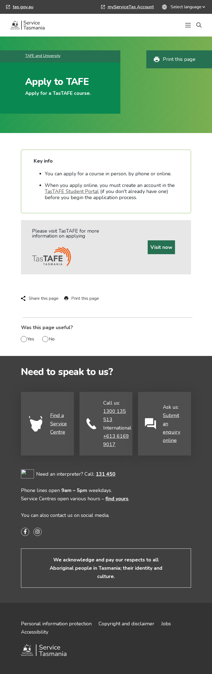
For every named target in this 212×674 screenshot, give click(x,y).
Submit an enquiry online (171, 428)
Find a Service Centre (58, 423)
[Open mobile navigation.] (188, 25)
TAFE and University (42, 55)
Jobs (166, 623)
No (52, 339)
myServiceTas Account (127, 7)
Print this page (179, 59)
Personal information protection (56, 623)
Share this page (44, 298)
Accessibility (34, 632)
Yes (30, 339)
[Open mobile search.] (199, 25)
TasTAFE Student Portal (72, 191)
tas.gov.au (19, 7)
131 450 (105, 474)
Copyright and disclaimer (126, 623)
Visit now (161, 247)
